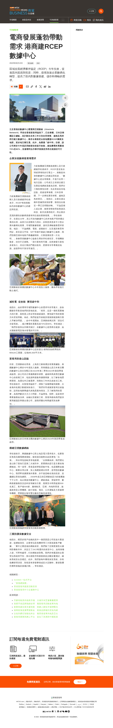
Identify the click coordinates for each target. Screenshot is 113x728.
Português (64, 704)
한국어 (85, 704)
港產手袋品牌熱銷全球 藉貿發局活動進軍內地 (36, 604)
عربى (79, 704)
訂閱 (16, 666)
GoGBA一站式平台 (23, 580)
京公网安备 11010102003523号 (84, 707)
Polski (57, 704)
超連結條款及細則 (43, 707)
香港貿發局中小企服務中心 (26, 590)
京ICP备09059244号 (65, 707)
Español (35, 704)
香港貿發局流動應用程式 (50, 701)
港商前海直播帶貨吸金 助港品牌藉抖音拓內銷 (36, 610)
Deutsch (28, 704)
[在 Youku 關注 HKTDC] (69, 711)
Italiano (50, 704)
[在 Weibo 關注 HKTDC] (61, 711)
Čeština (21, 704)
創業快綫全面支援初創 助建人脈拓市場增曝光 (36, 607)
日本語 (92, 704)
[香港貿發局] (56, 698)
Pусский (72, 704)
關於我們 (29, 701)
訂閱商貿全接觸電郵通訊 (68, 701)
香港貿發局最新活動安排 (25, 586)
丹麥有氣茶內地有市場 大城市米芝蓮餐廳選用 (36, 600)
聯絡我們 (37, 701)
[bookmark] (65, 105)
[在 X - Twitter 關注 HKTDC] (55, 711)
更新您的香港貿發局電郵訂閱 (87, 701)
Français (43, 704)
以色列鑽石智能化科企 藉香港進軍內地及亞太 (36, 613)
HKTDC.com (20, 701)
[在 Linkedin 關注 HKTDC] (58, 711)
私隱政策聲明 (31, 707)
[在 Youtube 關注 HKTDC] (66, 711)
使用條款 (22, 707)
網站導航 (54, 707)
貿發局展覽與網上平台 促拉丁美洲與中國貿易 (36, 617)
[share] (65, 98)
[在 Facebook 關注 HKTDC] (53, 711)
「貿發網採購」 (21, 583)
